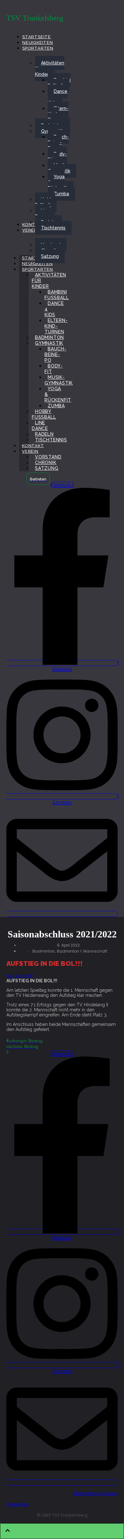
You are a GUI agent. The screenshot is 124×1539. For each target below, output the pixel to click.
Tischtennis (51, 439)
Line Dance (40, 425)
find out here (19, 975)
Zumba (56, 405)
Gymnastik (49, 343)
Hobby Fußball (44, 414)
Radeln (44, 434)
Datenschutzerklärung (96, 1493)
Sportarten (37, 269)
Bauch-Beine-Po (55, 354)
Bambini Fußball (57, 294)
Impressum (17, 1504)
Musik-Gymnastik (59, 380)
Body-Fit (54, 368)
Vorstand (48, 456)
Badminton (49, 337)
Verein (30, 451)
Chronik (46, 462)
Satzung (47, 468)
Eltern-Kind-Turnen (56, 326)
